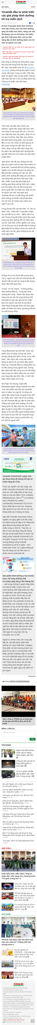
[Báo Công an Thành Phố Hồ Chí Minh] (21, 2)
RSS (34, 6)
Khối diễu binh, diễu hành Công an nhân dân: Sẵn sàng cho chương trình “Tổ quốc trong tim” (18, 876)
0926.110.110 (12, 1020)
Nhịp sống (6, 848)
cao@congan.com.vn (13, 1014)
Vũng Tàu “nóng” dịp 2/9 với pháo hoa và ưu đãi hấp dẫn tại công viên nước (24, 886)
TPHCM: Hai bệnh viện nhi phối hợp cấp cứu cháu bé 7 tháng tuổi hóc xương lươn (17, 942)
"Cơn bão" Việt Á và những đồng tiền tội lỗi (18, 841)
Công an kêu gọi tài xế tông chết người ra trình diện (25, 763)
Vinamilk (5, 84)
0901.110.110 (20, 1020)
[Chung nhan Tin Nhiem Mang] (12, 1022)
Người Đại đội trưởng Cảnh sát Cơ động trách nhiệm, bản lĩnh (25, 752)
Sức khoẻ (6, 914)
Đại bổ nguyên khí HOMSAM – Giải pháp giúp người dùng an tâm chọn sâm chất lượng (24, 953)
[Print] (34, 23)
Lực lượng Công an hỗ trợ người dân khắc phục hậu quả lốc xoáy (24, 907)
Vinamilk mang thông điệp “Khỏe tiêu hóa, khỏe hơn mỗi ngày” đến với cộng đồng (18, 57)
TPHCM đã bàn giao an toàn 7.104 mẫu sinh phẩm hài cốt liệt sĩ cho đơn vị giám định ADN (24, 896)
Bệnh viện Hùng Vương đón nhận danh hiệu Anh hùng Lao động (23, 975)
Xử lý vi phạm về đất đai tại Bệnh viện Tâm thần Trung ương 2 (25, 773)
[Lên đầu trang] (32, 1021)
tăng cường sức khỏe (22, 681)
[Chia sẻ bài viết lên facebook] (30, 23)
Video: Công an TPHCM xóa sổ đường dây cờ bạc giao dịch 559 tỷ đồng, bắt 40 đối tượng (17, 721)
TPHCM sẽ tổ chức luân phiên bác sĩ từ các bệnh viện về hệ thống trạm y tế (24, 963)
